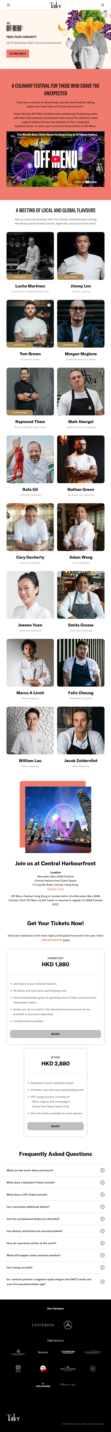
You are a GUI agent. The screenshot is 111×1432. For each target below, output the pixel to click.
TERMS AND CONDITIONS (51, 940)
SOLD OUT (55, 1034)
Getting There (55, 888)
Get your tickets (18, 53)
